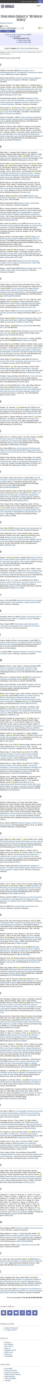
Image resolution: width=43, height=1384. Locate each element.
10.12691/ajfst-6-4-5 (9, 545)
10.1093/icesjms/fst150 (33, 372)
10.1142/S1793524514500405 (23, 1241)
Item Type (20, 48)
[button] (7, 31)
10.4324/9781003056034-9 (11, 487)
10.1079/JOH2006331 (19, 760)
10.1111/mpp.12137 (28, 1182)
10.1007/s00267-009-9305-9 (27, 1067)
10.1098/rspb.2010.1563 (33, 413)
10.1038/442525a (16, 424)
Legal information (10, 1376)
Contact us (8, 1342)
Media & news (9, 1352)
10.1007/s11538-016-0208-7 (30, 1285)
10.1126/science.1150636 (28, 340)
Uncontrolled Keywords (32, 48)
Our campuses (9, 1344)
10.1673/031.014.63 (9, 395)
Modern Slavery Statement (13, 1374)
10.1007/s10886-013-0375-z (19, 500)
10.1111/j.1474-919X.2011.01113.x (13, 335)
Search (23, 1)
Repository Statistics (6, 23)
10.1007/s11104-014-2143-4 (27, 576)
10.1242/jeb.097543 (20, 1149)
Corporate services (10, 1350)
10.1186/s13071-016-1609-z (11, 565)
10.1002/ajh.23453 (22, 382)
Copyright (7, 1380)
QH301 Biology (22, 40)
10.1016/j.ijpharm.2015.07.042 (12, 95)
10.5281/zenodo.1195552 (18, 1041)
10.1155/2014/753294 (28, 1128)
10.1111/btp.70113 (24, 179)
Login (40, 1)
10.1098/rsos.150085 (21, 943)
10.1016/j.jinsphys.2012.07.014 (12, 257)
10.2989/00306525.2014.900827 (17, 444)
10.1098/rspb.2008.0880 (22, 954)
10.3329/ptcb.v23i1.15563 (15, 588)
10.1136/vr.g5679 (8, 741)
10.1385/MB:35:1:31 (12, 715)
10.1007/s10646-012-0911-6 (23, 355)
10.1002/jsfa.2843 (32, 1158)
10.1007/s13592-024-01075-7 (28, 703)
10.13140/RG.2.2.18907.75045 (23, 322)
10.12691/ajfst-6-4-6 (25, 1056)
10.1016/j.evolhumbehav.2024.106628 (14, 1098)
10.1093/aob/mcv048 (35, 730)
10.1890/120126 (7, 1215)
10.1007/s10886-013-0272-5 (11, 862)
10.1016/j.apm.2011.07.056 (25, 1137)
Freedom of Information (12, 1372)
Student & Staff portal (11, 1328)
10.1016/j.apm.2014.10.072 (25, 1265)
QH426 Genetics (23, 42)
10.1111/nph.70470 (31, 160)
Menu (38, 6)
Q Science (13, 36)
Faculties (35, 1)
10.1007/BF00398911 (9, 648)
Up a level (5, 26)
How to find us (9, 1346)
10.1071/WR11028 (13, 790)
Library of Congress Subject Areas (16, 34)
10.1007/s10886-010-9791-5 (16, 893)
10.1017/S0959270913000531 (12, 140)
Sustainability (9, 1356)
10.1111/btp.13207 (24, 192)
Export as (3, 28)
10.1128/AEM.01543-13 (15, 986)
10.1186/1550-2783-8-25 (10, 220)
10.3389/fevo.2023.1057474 (28, 465)
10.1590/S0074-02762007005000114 (20, 773)
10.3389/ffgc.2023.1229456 (11, 1027)
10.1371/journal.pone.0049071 (12, 113)
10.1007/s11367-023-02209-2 (11, 296)
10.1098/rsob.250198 (9, 515)
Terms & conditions (10, 1378)
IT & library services (11, 1330)
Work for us (8, 1354)
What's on (8, 1348)
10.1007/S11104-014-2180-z (11, 123)
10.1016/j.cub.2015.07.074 (27, 307)
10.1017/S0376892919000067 (17, 975)
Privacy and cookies (11, 1370)
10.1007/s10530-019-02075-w (23, 847)
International (29, 1)
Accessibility (8, 1368)
